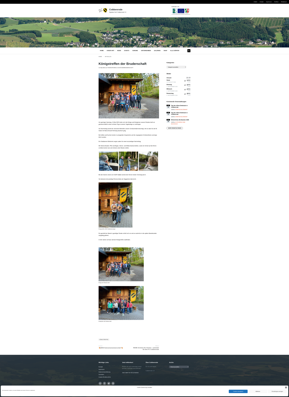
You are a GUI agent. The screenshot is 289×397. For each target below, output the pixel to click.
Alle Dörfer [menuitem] (174, 50)
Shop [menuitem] (165, 50)
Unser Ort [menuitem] (110, 50)
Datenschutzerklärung (104, 372)
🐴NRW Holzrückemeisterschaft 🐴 (111, 348)
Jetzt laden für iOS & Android (130, 372)
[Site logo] (103, 12)
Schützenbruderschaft (125, 67)
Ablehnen (258, 391)
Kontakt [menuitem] (261, 1)
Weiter (157, 345)
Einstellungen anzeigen (277, 391)
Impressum (101, 369)
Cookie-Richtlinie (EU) (105, 377)
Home (100, 56)
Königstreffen (103, 339)
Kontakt (101, 367)
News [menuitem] (119, 50)
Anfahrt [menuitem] (255, 1)
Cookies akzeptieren (238, 391)
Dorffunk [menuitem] (276, 1)
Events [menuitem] (126, 50)
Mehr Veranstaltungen (174, 128)
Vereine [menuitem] (135, 50)
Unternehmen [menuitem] (146, 50)
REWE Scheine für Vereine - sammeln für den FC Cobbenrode (146, 348)
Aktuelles (108, 56)
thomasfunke (111, 67)
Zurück (100, 345)
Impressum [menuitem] (269, 1)
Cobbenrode (115, 9)
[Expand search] (188, 50)
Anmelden (101, 374)
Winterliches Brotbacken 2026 (180, 120)
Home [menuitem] (102, 50)
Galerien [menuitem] (157, 50)
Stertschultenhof (181, 109)
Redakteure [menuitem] (284, 1)
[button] (286, 387)
